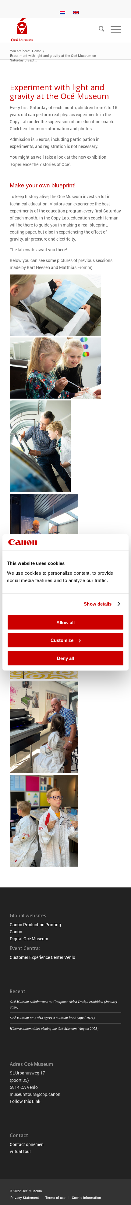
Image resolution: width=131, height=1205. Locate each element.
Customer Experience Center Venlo (42, 957)
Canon (16, 931)
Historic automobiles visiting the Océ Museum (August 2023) (54, 1028)
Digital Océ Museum (29, 939)
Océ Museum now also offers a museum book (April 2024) (52, 1017)
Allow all (65, 622)
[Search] (98, 29)
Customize (62, 640)
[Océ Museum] (54, 29)
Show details (98, 603)
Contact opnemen (27, 1144)
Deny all (65, 658)
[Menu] (112, 29)
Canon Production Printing (35, 924)
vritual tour (20, 1151)
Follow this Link (25, 1101)
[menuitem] (98, 29)
